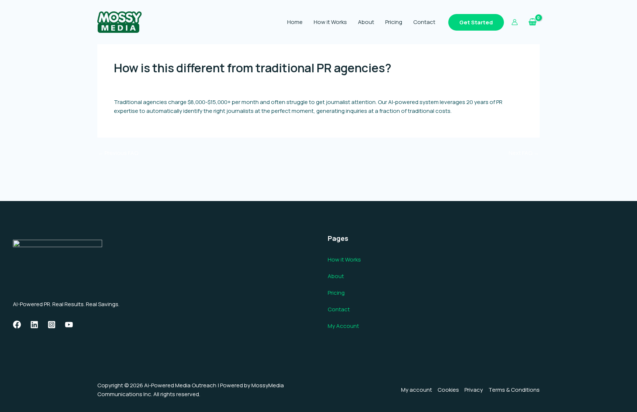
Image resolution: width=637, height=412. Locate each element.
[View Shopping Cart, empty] (532, 22)
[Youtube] (69, 325)
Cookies (448, 390)
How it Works (330, 22)
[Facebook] (17, 325)
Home (295, 22)
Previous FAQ (118, 153)
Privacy (473, 390)
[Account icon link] (514, 22)
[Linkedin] (34, 325)
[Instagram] (52, 325)
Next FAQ (524, 153)
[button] (476, 22)
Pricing (393, 22)
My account (416, 390)
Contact (424, 22)
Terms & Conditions (514, 390)
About (366, 22)
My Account (343, 326)
